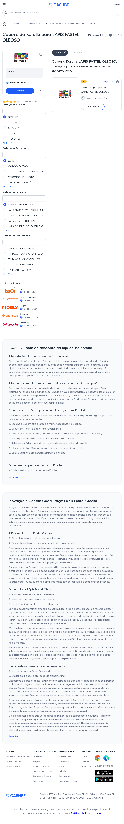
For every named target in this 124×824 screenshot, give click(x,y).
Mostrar (20, 91)
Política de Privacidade (86, 813)
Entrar (117, 5)
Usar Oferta (93, 107)
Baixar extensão (104, 766)
